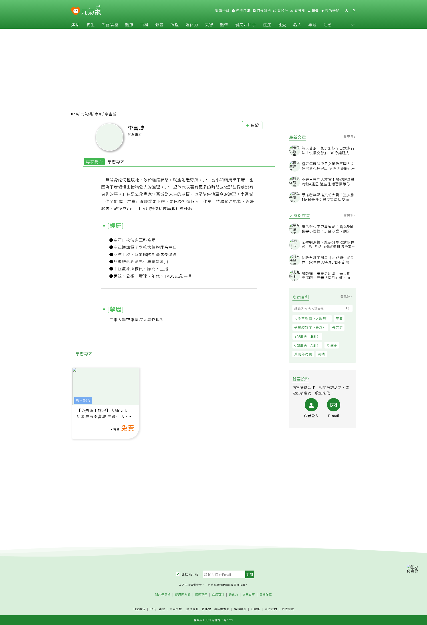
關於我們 (271, 609)
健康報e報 (190, 574)
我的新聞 (331, 11)
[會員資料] (346, 11)
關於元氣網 (163, 594)
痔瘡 (339, 318)
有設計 (282, 11)
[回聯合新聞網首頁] (75, 11)
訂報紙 (255, 609)
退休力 (191, 24)
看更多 (349, 136)
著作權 (206, 609)
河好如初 (263, 11)
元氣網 (86, 113)
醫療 (129, 24)
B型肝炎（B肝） (307, 336)
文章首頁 (249, 594)
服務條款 (192, 609)
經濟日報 (242, 11)
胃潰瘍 (331, 345)
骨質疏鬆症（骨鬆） (310, 327)
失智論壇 (109, 24)
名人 (297, 24)
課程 (174, 24)
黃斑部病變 (303, 354)
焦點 (75, 24)
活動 (327, 24)
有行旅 (299, 11)
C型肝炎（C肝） (307, 345)
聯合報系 (240, 609)
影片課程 (83, 400)
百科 (144, 24)
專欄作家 (266, 594)
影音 (159, 24)
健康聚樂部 (183, 594)
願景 (315, 11)
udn (74, 113)
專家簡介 (94, 161)
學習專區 (116, 161)
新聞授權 (175, 609)
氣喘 (321, 354)
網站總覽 (288, 609)
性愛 (282, 24)
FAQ (153, 609)
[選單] (353, 11)
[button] (353, 24)
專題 (312, 24)
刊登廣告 (139, 609)
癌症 (267, 24)
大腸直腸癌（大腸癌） (312, 318)
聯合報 (224, 11)
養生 (90, 24)
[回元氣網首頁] (91, 11)
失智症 (337, 327)
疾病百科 (218, 594)
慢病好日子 (245, 24)
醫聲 (224, 24)
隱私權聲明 (222, 609)
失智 (209, 24)
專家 (98, 113)
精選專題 (201, 594)
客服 (162, 609)
